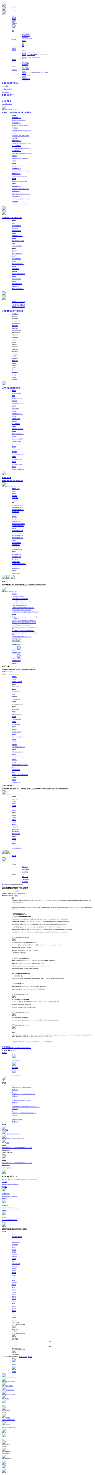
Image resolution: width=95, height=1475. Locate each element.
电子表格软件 (25, 37)
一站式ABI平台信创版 (27, 38)
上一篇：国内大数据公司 (7, 1047)
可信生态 (38, 72)
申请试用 (14, 855)
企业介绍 (14, 1306)
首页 (13, 30)
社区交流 (38, 57)
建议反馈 (33, 54)
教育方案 (14, 1272)
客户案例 (14, 18)
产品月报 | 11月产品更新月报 (18, 304)
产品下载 (24, 58)
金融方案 (14, 1268)
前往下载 (4, 1231)
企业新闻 (24, 75)
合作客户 (30, 72)
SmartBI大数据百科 (16, 891)
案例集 (13, 1280)
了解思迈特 (14, 70)
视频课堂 (30, 57)
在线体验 (8, 1046)
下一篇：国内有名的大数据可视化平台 (22, 1047)
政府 (23, 44)
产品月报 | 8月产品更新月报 (18, 308)
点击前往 (16, 895)
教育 (23, 45)
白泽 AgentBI (25, 62)
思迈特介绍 (24, 72)
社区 (13, 22)
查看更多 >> (4, 1052)
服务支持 (14, 49)
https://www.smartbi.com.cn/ (20, 893)
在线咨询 (24, 52)
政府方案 (14, 1270)
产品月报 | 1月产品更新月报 (18, 301)
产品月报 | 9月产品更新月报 (18, 306)
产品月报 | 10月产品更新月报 (18, 305)
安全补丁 (14, 1301)
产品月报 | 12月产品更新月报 (18, 303)
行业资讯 (29, 75)
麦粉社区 (14, 59)
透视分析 (14, 1258)
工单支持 (29, 54)
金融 (23, 42)
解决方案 (14, 17)
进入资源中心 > (5, 587)
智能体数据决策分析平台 (27, 33)
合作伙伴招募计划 (26, 78)
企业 (23, 43)
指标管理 (14, 1252)
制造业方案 (14, 1266)
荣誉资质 (34, 72)
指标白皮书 (14, 1282)
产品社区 (14, 1292)
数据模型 (14, 1250)
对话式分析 (14, 1254)
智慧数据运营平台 (26, 35)
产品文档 (14, 1290)
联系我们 (47, 72)
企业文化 (43, 72)
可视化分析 (14, 1256)
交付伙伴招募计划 (26, 80)
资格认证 (14, 1298)
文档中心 (34, 57)
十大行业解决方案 (16, 1263)
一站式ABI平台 (25, 34)
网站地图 (30, 1356)
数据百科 (7, 884)
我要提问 (24, 54)
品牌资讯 (24, 73)
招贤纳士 (24, 77)
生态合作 (14, 1310)
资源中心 (14, 20)
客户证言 (24, 76)
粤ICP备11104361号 (23, 1356)
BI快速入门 (24, 57)
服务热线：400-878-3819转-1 (33, 52)
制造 (24, 40)
